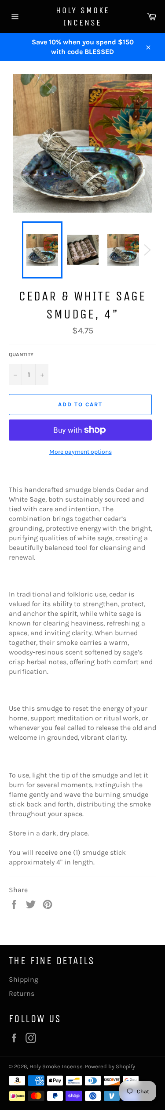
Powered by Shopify (110, 1066)
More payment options (80, 452)
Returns (21, 993)
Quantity (21, 354)
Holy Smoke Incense (83, 16)
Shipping (23, 979)
